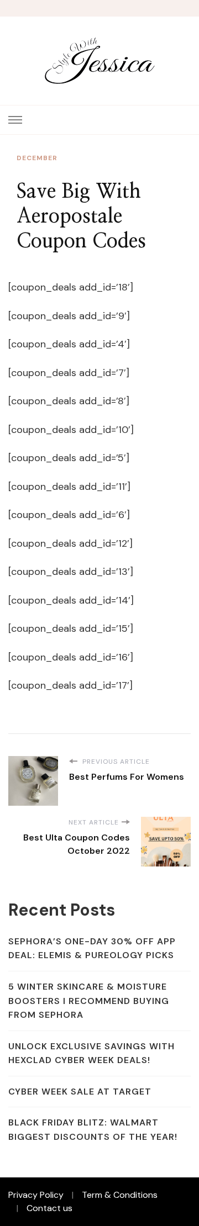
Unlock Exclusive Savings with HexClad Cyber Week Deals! (91, 1053)
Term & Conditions (120, 1195)
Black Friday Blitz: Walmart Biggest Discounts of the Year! (92, 1130)
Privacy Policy (36, 1195)
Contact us (49, 1208)
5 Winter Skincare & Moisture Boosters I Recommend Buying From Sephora (88, 1001)
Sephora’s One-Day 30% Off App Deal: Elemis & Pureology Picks (92, 948)
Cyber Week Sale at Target (79, 1091)
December (37, 158)
